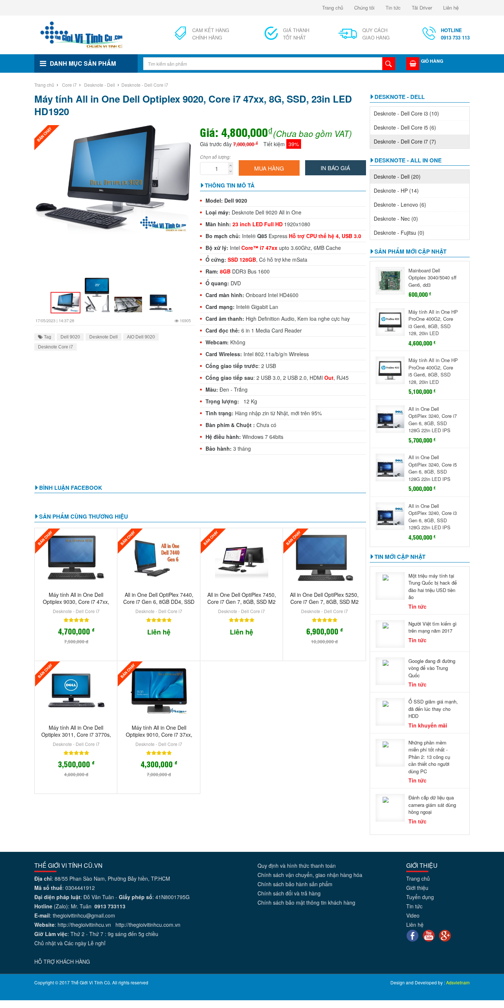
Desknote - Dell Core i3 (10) (406, 113)
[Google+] (445, 934)
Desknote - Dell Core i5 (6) (405, 127)
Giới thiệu (417, 887)
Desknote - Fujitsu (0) (399, 232)
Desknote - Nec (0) (396, 218)
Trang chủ (332, 7)
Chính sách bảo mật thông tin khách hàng (306, 902)
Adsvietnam (458, 982)
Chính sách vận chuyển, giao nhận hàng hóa (310, 874)
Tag (47, 337)
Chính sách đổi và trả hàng (289, 893)
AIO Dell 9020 (141, 337)
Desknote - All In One (408, 160)
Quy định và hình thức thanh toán (297, 865)
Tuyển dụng (420, 897)
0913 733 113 (455, 34)
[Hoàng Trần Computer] (82, 34)
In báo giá (335, 168)
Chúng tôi (364, 7)
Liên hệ (451, 7)
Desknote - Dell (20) (397, 176)
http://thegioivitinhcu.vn (84, 924)
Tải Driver (422, 7)
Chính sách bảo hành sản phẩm (295, 884)
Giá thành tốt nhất (296, 34)
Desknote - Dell (99, 85)
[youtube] (428, 934)
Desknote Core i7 (55, 347)
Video (413, 915)
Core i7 (69, 85)
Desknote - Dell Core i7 (144, 85)
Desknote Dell (103, 337)
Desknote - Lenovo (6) (400, 204)
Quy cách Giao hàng (376, 34)
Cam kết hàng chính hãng (210, 34)
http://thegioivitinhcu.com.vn (147, 924)
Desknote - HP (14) (396, 190)
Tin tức (393, 7)
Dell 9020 (70, 337)
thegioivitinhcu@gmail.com (84, 915)
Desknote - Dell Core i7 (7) (405, 141)
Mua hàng (269, 168)
